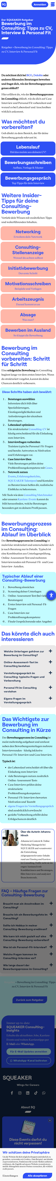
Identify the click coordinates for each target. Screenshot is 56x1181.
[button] (50, 1120)
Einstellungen (10, 1175)
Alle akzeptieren (37, 1175)
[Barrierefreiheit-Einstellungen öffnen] (51, 595)
